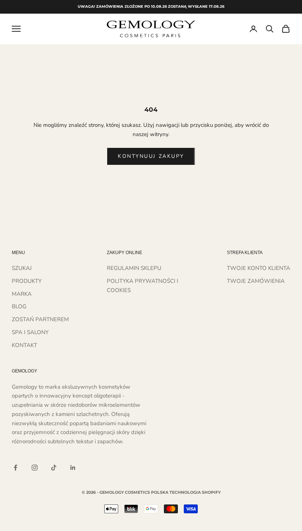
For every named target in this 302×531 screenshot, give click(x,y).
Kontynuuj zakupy (151, 156)
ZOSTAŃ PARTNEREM (40, 319)
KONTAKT (24, 345)
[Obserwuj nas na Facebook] (15, 467)
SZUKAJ (22, 268)
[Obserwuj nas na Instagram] (34, 467)
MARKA (22, 294)
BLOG (19, 306)
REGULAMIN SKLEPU (134, 268)
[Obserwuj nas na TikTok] (53, 467)
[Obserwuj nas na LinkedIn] (73, 467)
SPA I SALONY (30, 332)
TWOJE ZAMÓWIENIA (256, 281)
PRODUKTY (27, 281)
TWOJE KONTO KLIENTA (258, 268)
